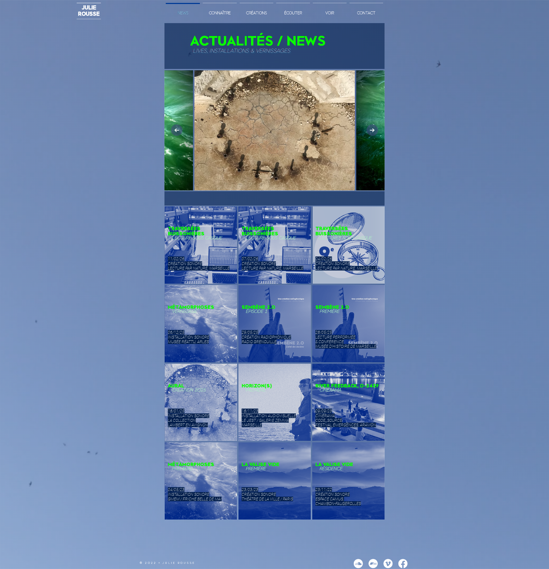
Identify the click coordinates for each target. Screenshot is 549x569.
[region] (201, 245)
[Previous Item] (176, 130)
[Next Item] (372, 130)
